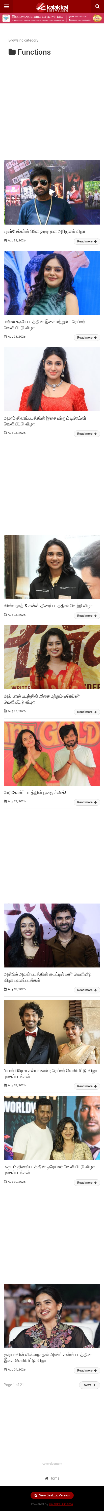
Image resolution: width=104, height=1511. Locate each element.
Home (54, 1478)
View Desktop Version (54, 1495)
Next (87, 1385)
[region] (52, 109)
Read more (85, 241)
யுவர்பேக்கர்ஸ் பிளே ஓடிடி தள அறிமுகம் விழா (44, 231)
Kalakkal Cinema (61, 1504)
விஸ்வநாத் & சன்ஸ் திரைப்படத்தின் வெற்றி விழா (48, 605)
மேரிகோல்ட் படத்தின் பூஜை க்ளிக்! (35, 792)
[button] (6, 6)
